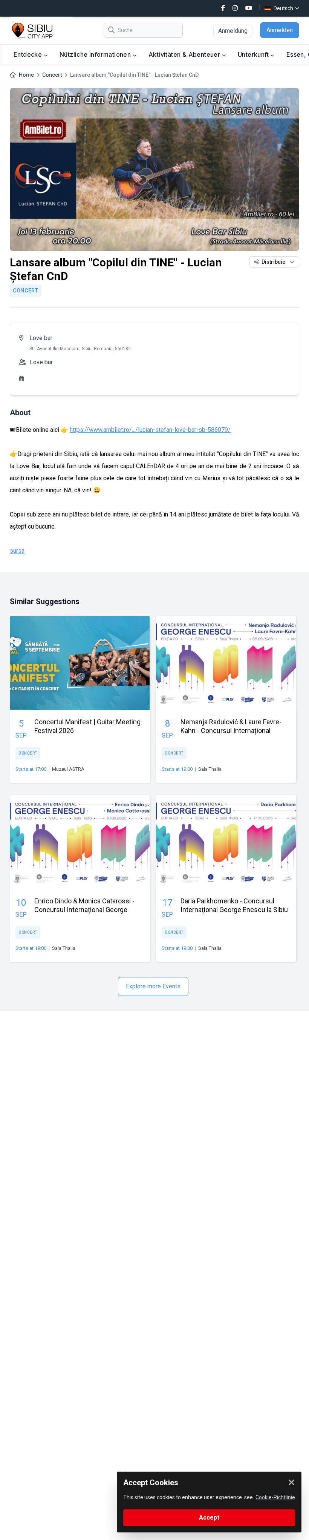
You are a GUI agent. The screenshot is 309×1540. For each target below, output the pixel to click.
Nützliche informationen (96, 54)
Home (26, 75)
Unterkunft (254, 54)
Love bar (40, 338)
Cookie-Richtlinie (275, 1497)
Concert (52, 75)
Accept (209, 1517)
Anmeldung (233, 30)
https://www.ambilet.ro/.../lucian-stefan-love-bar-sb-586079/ (150, 429)
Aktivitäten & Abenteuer (185, 54)
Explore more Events (153, 986)
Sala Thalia (210, 769)
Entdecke (29, 54)
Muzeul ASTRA (68, 769)
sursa (17, 550)
